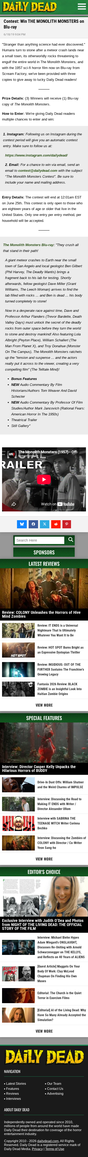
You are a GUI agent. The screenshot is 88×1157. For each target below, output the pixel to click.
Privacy (37, 1149)
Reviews (12, 1093)
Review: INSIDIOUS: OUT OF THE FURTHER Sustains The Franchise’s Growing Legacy (60, 669)
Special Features (44, 717)
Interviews (13, 1098)
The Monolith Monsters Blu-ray (28, 245)
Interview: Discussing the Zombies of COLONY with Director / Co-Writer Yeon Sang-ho (61, 843)
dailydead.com (48, 1141)
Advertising (55, 1093)
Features (12, 1088)
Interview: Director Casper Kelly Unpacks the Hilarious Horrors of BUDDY (39, 768)
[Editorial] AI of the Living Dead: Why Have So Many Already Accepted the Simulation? (61, 1015)
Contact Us (55, 1088)
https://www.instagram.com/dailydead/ (36, 155)
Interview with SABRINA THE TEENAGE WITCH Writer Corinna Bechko (58, 823)
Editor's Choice (44, 871)
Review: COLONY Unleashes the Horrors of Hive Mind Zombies (41, 614)
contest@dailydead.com (37, 171)
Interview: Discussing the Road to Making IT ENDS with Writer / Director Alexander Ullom (59, 804)
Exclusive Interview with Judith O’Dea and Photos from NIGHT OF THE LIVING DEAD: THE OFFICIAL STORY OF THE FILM (42, 924)
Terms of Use (54, 1149)
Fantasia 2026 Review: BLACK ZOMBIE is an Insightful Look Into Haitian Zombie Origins (59, 689)
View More (44, 705)
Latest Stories (16, 1083)
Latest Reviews (44, 563)
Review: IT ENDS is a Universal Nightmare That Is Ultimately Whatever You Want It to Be (57, 630)
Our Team (54, 1083)
